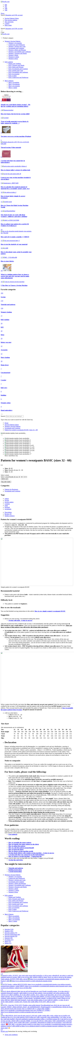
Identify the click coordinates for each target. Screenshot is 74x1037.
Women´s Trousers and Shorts (17, 53)
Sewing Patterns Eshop (12, 18)
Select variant (5, 475)
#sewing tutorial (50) (11, 936)
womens (7, 504)
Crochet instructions (15, 871)
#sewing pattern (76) (11, 933)
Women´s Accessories (15, 43)
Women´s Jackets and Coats (16, 46)
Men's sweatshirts (13, 82)
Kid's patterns (9, 62)
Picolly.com (4, 1031)
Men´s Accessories (14, 86)
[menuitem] (6, 423)
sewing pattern (9, 502)
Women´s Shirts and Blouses (17, 50)
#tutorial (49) (9, 938)
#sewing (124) (9, 929)
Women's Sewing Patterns (12, 41)
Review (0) (8, 514)
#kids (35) (8, 941)
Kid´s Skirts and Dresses (15, 67)
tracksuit (7, 507)
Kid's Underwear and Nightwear (18, 77)
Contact (7, 23)
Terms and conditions (11, 1034)
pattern (7, 498)
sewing (7, 500)
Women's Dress (13, 58)
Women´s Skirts (13, 55)
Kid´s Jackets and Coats (15, 70)
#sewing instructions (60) (12, 934)
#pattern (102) (9, 931)
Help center (8, 25)
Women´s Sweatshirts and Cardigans (19, 51)
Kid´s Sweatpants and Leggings (18, 69)
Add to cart (5, 479)
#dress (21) (8, 943)
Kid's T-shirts (12, 76)
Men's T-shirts (12, 87)
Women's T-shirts (13, 57)
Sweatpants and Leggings (16, 48)
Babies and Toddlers (14, 63)
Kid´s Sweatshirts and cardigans (18, 72)
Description (8, 512)
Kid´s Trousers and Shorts (16, 65)
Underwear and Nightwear (16, 45)
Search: (3, 416)
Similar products (10, 516)
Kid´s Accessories (13, 74)
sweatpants (8, 509)
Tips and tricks (9, 22)
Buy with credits (6, 482)
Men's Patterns (9, 81)
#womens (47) (9, 940)
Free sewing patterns (11, 20)
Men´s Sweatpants (14, 84)
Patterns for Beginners (11, 489)
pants (6, 505)
